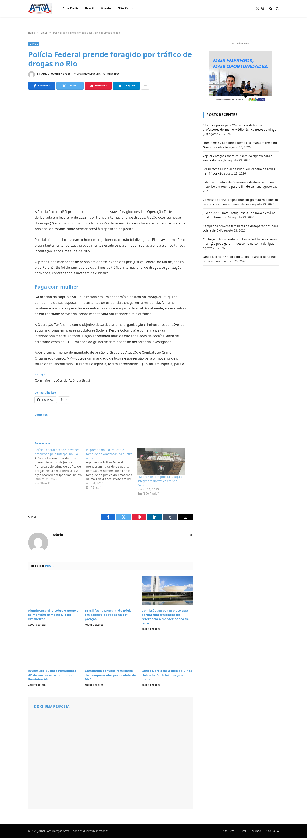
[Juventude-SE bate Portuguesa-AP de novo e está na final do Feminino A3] (53, 650)
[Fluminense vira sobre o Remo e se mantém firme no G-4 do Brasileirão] (53, 590)
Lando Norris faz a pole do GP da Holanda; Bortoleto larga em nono (167, 674)
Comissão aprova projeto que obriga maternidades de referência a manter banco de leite (165, 616)
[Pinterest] (13, 250)
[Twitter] (13, 232)
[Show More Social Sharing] (145, 86)
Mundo (106, 8)
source (40, 374)
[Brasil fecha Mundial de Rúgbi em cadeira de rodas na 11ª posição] (110, 590)
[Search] (270, 8)
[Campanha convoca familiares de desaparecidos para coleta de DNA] (110, 650)
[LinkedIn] (13, 241)
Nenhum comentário (89, 74)
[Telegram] (13, 259)
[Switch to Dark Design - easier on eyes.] (277, 8)
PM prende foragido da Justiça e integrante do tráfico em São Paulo (160, 481)
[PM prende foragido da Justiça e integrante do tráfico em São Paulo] (161, 461)
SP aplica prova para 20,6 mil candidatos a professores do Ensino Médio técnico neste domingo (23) (239, 129)
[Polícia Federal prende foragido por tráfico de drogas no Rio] (110, 148)
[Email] (13, 269)
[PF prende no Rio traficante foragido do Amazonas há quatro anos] (111, 469)
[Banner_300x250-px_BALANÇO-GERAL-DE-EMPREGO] (240, 77)
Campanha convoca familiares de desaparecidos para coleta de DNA (110, 674)
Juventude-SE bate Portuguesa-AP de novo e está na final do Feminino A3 (52, 674)
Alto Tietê (70, 8)
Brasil (89, 8)
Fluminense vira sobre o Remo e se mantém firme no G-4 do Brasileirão (53, 614)
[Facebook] (13, 223)
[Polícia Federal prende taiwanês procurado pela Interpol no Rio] (60, 466)
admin (43, 74)
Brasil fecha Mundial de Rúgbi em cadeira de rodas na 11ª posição (108, 614)
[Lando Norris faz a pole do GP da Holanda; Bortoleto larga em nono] (167, 650)
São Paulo (125, 8)
